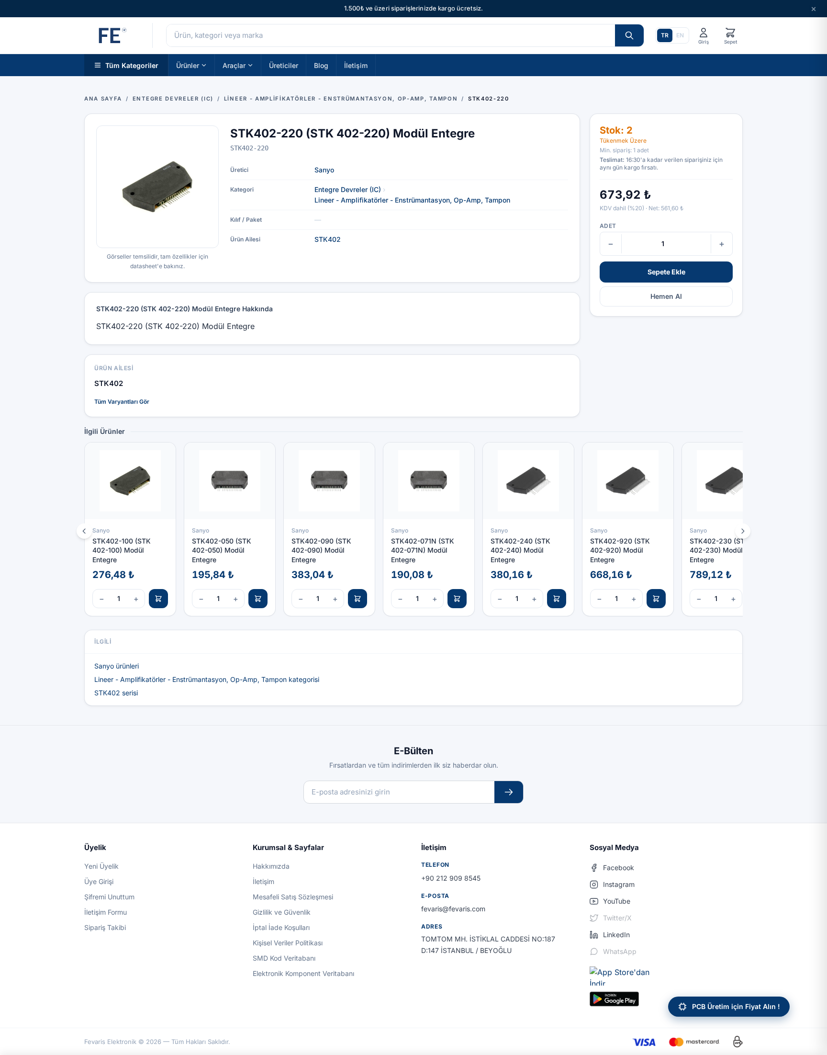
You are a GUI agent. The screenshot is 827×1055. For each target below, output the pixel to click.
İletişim (356, 65)
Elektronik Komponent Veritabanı (303, 973)
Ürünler (187, 65)
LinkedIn (616, 934)
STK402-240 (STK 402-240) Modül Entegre (520, 550)
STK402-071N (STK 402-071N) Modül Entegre (422, 550)
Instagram (619, 884)
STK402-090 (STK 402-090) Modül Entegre (321, 550)
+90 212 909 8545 (451, 878)
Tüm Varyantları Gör (121, 401)
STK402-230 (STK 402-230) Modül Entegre (719, 550)
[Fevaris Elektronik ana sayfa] (111, 35)
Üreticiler (283, 65)
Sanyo (324, 170)
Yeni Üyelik (101, 866)
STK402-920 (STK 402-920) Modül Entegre (620, 550)
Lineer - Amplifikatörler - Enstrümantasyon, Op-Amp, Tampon (412, 200)
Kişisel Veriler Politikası (288, 943)
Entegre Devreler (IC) (347, 189)
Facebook (618, 867)
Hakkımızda (271, 866)
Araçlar (234, 65)
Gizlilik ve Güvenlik (282, 912)
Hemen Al (666, 296)
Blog (321, 65)
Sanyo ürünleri (116, 666)
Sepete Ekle (666, 272)
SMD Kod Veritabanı (284, 958)
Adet (608, 225)
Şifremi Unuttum (109, 897)
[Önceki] (84, 531)
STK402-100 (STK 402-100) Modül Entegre (121, 550)
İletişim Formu (105, 912)
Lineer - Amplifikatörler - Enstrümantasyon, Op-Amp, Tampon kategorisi (206, 679)
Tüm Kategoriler (131, 65)
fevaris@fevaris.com (453, 909)
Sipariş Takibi (105, 927)
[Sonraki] (742, 531)
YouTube (616, 901)
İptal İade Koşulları (281, 927)
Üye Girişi (98, 881)
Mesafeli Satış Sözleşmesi (293, 897)
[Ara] (629, 35)
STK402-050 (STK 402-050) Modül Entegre (221, 550)
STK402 (327, 239)
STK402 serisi (116, 693)
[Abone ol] (508, 792)
